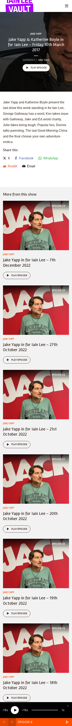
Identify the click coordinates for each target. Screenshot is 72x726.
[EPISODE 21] (36, 478)
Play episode (39, 67)
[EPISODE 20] (36, 563)
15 (4, 710)
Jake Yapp (36, 33)
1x (63, 710)
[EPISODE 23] (36, 310)
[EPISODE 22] (36, 394)
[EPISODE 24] (36, 225)
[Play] (15, 710)
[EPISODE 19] (36, 648)
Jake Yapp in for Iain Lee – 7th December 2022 (29, 262)
